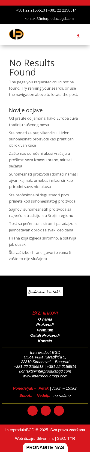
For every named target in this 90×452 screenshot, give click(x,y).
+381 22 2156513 (30, 10)
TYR (71, 438)
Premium (45, 330)
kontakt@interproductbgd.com (49, 19)
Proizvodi (45, 324)
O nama (45, 319)
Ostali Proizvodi (45, 335)
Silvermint (45, 438)
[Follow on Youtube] (59, 411)
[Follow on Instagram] (46, 411)
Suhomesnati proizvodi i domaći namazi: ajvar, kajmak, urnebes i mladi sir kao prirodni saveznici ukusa (43, 180)
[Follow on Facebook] (32, 411)
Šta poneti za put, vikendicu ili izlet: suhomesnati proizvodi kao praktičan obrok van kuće (41, 139)
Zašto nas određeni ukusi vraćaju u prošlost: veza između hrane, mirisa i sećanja (40, 159)
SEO (61, 438)
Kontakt (45, 341)
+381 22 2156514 (62, 10)
